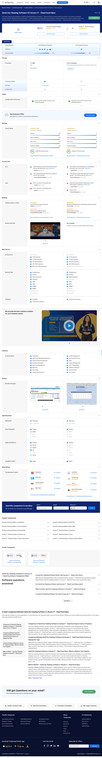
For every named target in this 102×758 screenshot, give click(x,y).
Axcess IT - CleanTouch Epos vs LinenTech (64, 530)
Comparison (95, 17)
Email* (55, 504)
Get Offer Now (90, 115)
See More (67, 601)
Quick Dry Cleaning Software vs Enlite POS (64, 522)
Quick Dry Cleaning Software (53, 26)
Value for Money (34, 137)
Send (91, 508)
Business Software (6, 7)
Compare (39, 2)
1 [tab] (45, 239)
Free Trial (46, 85)
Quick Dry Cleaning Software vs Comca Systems (14, 526)
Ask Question (47, 2)
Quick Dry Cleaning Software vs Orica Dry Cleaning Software (39, 561)
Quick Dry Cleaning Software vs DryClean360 (13, 530)
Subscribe (94, 746)
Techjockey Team (37, 678)
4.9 (59, 133)
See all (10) (45, 409)
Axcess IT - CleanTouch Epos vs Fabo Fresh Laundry (15, 538)
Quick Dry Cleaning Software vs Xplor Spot (64, 526)
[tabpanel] (45, 101)
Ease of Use (33, 141)
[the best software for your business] (8, 3)
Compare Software (28, 7)
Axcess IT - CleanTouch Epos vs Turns (63, 534)
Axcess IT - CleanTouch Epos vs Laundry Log (13, 534)
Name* (38, 504)
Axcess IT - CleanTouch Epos (86, 26)
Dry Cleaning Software (17, 7)
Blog (53, 2)
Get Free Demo (51, 34)
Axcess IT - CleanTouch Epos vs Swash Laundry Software (67, 538)
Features (32, 133)
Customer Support (35, 145)
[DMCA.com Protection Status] (27, 747)
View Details (33, 68)
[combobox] (73, 508)
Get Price (70, 68)
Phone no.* (73, 504)
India (86, 2)
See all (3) (81, 409)
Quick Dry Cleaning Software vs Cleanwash (13, 522)
